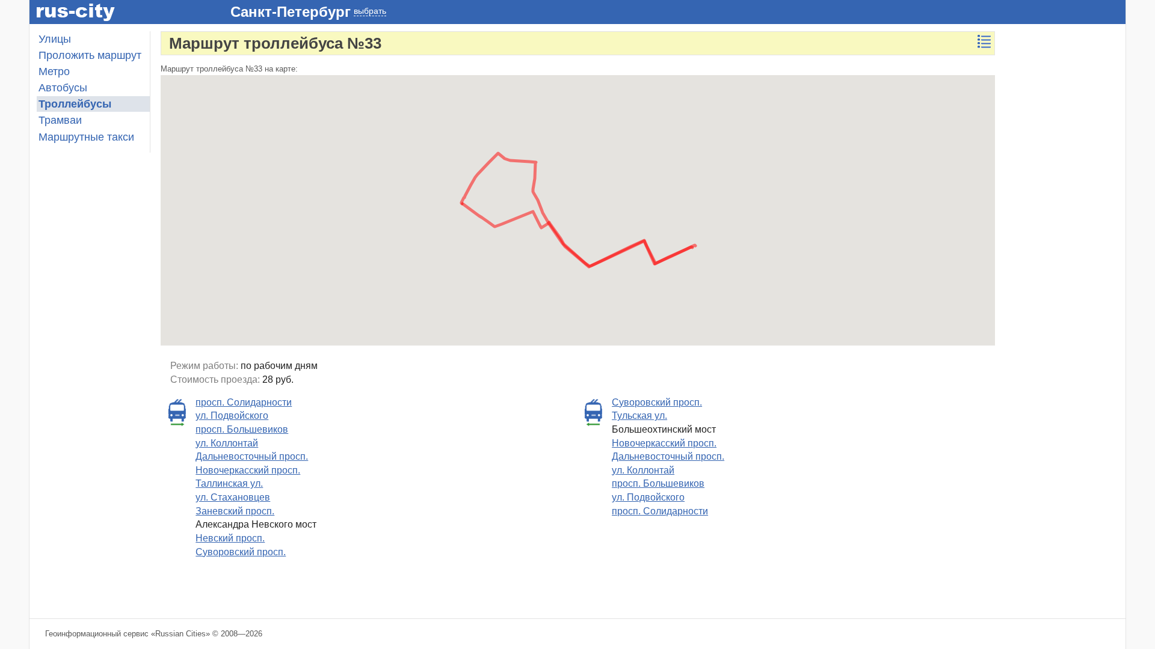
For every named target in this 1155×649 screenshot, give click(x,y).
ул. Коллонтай (227, 443)
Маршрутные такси (86, 137)
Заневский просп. (235, 511)
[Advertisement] (1065, 211)
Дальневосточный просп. (252, 456)
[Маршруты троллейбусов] (984, 41)
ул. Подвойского (232, 415)
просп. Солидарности (244, 402)
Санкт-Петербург (290, 12)
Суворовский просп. (241, 552)
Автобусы (62, 88)
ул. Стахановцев (233, 497)
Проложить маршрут (89, 55)
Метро (54, 72)
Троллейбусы (74, 104)
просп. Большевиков (242, 429)
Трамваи (60, 120)
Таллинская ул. (229, 483)
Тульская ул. (639, 415)
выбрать (370, 11)
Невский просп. (230, 538)
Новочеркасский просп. (248, 470)
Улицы (54, 39)
